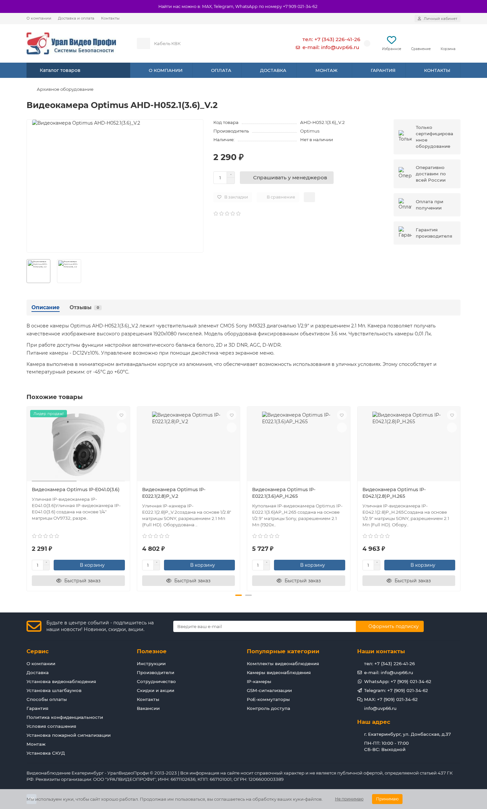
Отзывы (84, 307)
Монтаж (36, 744)
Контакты (110, 18)
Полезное (152, 651)
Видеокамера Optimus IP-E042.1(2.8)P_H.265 (394, 493)
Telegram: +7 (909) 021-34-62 (396, 690)
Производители (155, 672)
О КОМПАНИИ (166, 70)
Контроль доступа (268, 708)
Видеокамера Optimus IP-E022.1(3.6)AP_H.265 (283, 493)
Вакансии (148, 708)
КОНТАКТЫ (437, 70)
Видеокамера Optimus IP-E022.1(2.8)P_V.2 (173, 493)
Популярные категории (283, 651)
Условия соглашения (51, 726)
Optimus (310, 131)
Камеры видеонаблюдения (279, 672)
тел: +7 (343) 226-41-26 (331, 39)
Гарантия (37, 708)
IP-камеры (259, 681)
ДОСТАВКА (273, 70)
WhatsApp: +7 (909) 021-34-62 (397, 681)
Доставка (38, 672)
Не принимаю (349, 798)
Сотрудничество (156, 681)
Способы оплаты (47, 699)
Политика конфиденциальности (65, 717)
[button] (27, 497)
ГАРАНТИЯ (383, 70)
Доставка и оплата (76, 18)
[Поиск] (269, 43)
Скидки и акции (155, 690)
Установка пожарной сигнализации (69, 735)
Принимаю (387, 798)
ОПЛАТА (221, 70)
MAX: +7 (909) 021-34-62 (391, 699)
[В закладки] (122, 415)
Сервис (38, 651)
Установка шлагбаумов (54, 690)
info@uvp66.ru (380, 708)
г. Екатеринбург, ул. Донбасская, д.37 (407, 734)
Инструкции (151, 663)
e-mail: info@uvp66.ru (330, 47)
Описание (45, 307)
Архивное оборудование (65, 89)
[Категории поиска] (143, 43)
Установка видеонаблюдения (61, 681)
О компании (39, 18)
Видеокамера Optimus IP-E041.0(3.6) (76, 489)
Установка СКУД (46, 753)
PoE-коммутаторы (268, 699)
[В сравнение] (122, 428)
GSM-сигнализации (269, 690)
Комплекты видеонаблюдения (283, 663)
